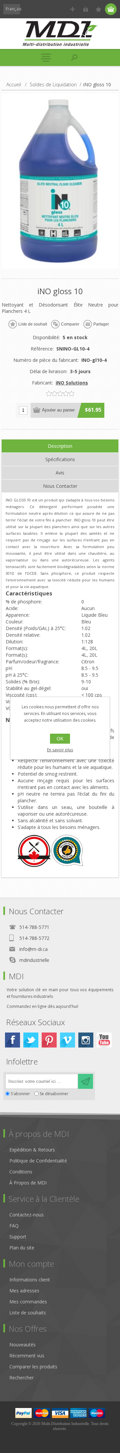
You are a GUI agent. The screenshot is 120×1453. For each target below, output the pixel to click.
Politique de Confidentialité (38, 1160)
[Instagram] (85, 1040)
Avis (60, 472)
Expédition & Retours (32, 1149)
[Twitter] (30, 1040)
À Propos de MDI (28, 1182)
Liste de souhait (32, 324)
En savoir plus (60, 750)
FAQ (14, 1225)
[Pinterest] (49, 1040)
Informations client (29, 1279)
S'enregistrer (72, 9)
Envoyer (85, 1081)
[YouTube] (104, 1040)
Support (17, 1236)
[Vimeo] (67, 1040)
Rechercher (21, 1377)
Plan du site (21, 1247)
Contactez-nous (26, 1214)
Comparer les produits (33, 1366)
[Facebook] (12, 1040)
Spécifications (60, 459)
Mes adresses (24, 1290)
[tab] (60, 446)
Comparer (70, 324)
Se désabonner (54, 1093)
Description (60, 446)
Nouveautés (22, 1344)
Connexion (85, 9)
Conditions (20, 1171)
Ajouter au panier (58, 409)
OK (60, 738)
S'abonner (20, 1093)
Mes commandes (28, 1301)
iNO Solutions (72, 382)
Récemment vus (26, 1355)
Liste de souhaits (27, 1312)
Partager (101, 324)
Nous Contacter (60, 486)
